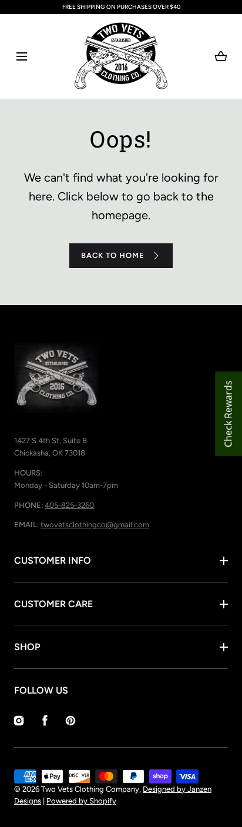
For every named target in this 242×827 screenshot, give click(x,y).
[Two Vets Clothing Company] (121, 56)
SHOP (27, 646)
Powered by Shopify (81, 800)
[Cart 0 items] (221, 56)
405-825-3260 (69, 505)
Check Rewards (227, 413)
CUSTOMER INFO (52, 560)
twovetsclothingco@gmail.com (95, 524)
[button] (21, 56)
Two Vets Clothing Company (90, 789)
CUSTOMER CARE (53, 604)
